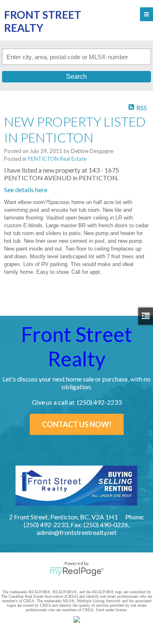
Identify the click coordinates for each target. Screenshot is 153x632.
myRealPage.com (76, 571)
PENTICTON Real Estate (57, 158)
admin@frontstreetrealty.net (77, 532)
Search (76, 76)
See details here (25, 189)
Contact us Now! (76, 424)
